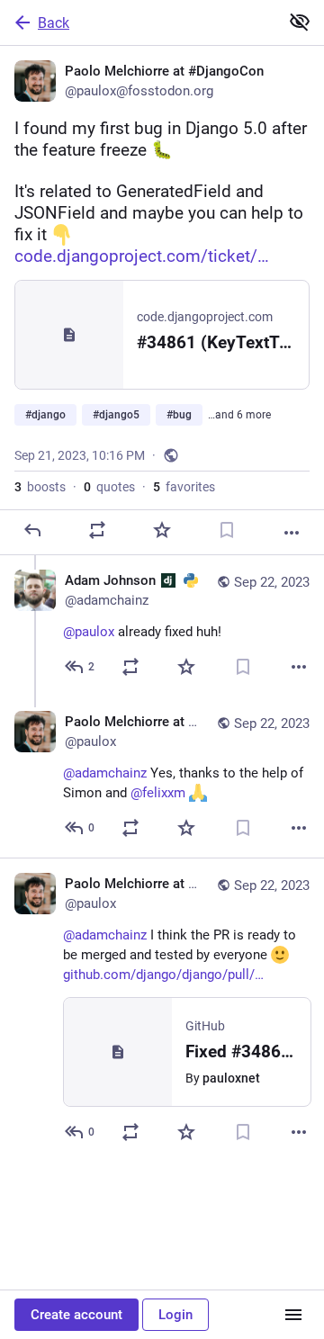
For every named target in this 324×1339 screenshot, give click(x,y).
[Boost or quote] (97, 530)
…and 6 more (239, 415)
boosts (40, 487)
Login (175, 1315)
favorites (184, 487)
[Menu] (293, 1314)
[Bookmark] (227, 530)
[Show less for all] (299, 21)
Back (53, 22)
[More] (291, 533)
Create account (76, 1315)
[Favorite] (162, 530)
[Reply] (32, 530)
